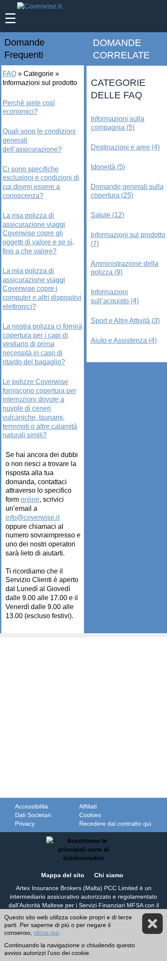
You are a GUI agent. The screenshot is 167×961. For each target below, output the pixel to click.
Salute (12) (107, 215)
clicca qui (46, 932)
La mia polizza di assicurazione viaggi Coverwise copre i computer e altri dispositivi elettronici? (42, 288)
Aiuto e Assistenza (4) (124, 340)
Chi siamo (108, 875)
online (30, 499)
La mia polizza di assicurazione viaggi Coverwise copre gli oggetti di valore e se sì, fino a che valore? (38, 233)
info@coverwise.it (33, 517)
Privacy (25, 823)
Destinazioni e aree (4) (125, 147)
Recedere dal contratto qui (115, 823)
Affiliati (88, 806)
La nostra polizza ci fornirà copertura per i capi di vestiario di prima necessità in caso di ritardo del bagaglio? (42, 344)
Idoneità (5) (108, 167)
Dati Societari (33, 815)
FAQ (9, 73)
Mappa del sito (62, 875)
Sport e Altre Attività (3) (125, 320)
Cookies (90, 815)
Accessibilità (31, 806)
